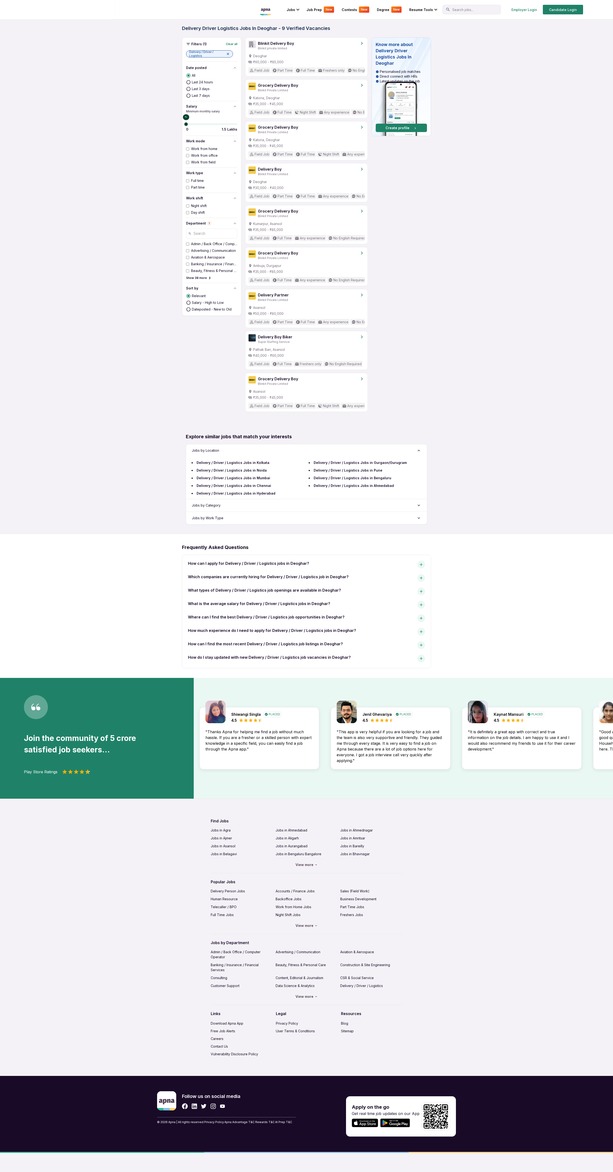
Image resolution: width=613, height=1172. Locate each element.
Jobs (291, 10)
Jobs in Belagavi (224, 854)
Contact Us (219, 1046)
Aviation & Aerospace (357, 952)
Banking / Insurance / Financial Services (235, 967)
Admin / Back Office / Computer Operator (236, 954)
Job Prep (319, 10)
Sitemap (347, 1031)
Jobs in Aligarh (287, 838)
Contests (354, 10)
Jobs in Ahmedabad (291, 830)
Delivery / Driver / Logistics (361, 986)
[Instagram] (213, 1106)
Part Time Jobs (352, 907)
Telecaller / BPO (224, 907)
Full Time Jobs (222, 915)
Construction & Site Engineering (365, 965)
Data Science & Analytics (295, 986)
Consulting (219, 978)
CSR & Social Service (357, 978)
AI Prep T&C (283, 1122)
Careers (217, 1039)
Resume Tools (421, 10)
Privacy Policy (287, 1023)
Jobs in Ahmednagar (356, 830)
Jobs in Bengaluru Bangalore (298, 854)
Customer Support (225, 986)
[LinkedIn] (194, 1106)
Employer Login (524, 10)
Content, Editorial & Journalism (299, 978)
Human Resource (224, 899)
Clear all (231, 44)
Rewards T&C (265, 1122)
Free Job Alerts (223, 1031)
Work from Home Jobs (293, 907)
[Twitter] (204, 1106)
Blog (344, 1023)
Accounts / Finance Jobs (295, 891)
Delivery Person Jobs (228, 891)
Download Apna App (227, 1023)
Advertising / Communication (298, 952)
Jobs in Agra (221, 830)
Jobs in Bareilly (352, 846)
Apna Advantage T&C (239, 1122)
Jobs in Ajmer (221, 838)
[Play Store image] (397, 1123)
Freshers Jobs (351, 915)
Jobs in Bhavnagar (355, 854)
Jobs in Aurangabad (291, 846)
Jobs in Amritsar (352, 838)
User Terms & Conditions (295, 1031)
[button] (209, 54)
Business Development (358, 899)
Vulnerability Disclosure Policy (234, 1054)
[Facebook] (185, 1106)
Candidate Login (563, 10)
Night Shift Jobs (288, 915)
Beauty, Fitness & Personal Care (301, 965)
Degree (388, 10)
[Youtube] (222, 1106)
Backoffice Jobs (288, 899)
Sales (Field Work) (354, 891)
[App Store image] (365, 1123)
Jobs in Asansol (223, 846)
